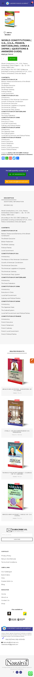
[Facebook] (13, 672)
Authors (10, 152)
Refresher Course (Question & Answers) (19, 154)
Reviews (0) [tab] (8, 205)
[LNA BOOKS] (17, 3)
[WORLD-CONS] (10, 18)
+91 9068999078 (18, 174)
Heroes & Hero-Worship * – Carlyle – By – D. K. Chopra (17, 515)
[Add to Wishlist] (9, 359)
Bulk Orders (5, 575)
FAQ (3, 578)
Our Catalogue (6, 572)
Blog (3, 584)
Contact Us (5, 600)
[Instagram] (20, 672)
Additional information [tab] (14, 201)
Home (3, 594)
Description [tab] (9, 198)
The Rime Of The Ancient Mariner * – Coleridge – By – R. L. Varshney (17, 473)
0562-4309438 (20, 639)
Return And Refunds (8, 559)
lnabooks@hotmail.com (18, 181)
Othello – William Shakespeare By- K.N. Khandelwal (17, 431)
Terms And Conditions (9, 562)
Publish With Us (7, 581)
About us (4, 597)
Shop (3, 603)
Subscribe (17, 539)
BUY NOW (12, 58)
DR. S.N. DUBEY (18, 152)
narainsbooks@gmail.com (9, 644)
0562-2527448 (10, 639)
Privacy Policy (6, 556)
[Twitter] (17, 672)
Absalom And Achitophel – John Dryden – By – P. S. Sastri (17, 389)
